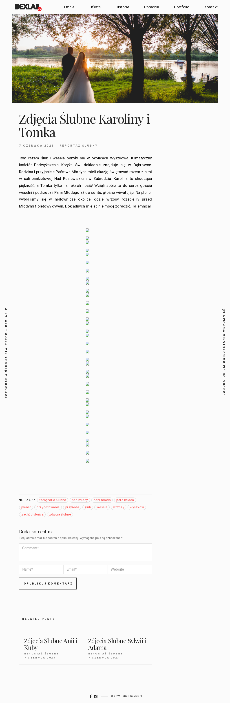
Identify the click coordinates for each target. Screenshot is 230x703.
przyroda (72, 507)
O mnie (68, 7)
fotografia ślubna (52, 500)
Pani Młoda (102, 500)
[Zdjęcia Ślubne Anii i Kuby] (53, 631)
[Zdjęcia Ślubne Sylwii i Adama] (117, 631)
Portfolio (181, 7)
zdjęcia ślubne (60, 514)
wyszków (137, 507)
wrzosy (118, 507)
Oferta (95, 7)
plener (26, 507)
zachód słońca (32, 514)
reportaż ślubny (79, 145)
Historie (122, 7)
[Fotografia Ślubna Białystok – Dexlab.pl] (27, 7)
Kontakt (211, 7)
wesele (102, 507)
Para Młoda (125, 500)
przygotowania (48, 507)
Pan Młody (80, 500)
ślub (88, 507)
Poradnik (151, 7)
